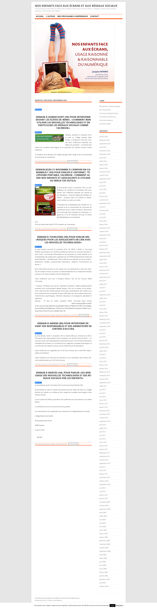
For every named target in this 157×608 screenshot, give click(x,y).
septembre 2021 (104, 203)
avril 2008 (102, 565)
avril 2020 (102, 217)
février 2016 (103, 312)
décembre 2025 (104, 140)
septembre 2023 (104, 179)
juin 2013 (102, 390)
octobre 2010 (103, 481)
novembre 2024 (104, 151)
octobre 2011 (103, 460)
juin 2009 (102, 520)
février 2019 (103, 246)
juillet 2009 (103, 516)
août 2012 (102, 425)
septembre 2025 (104, 144)
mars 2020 (102, 221)
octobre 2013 (103, 379)
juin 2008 (102, 562)
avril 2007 (102, 583)
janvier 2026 (103, 137)
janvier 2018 (103, 267)
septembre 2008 (104, 551)
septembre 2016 (104, 295)
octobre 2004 (103, 586)
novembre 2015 (104, 323)
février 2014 (103, 365)
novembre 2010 (104, 477)
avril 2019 (102, 242)
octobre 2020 (103, 210)
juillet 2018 (103, 260)
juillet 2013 (103, 386)
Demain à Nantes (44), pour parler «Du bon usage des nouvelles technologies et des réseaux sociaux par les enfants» (63, 375)
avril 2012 (102, 439)
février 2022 (103, 196)
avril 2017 (102, 291)
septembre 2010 (104, 484)
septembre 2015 (104, 326)
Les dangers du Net (54, 315)
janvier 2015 (103, 340)
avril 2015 (102, 337)
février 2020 (103, 224)
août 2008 (102, 555)
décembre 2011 (104, 453)
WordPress (44, 600)
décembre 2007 (104, 579)
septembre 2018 (104, 256)
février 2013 (103, 404)
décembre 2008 (104, 541)
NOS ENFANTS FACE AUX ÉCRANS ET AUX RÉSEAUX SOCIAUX (76, 6)
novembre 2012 (104, 414)
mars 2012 (102, 442)
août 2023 (102, 182)
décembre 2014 (104, 344)
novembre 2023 (104, 172)
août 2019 (102, 239)
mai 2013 (102, 393)
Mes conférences (53, 162)
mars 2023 (102, 189)
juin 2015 (102, 330)
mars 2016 (102, 309)
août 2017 (102, 281)
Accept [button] (112, 605)
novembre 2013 (104, 376)
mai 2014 (102, 354)
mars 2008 (102, 569)
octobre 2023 (103, 175)
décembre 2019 (104, 228)
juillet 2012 (103, 428)
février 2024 (103, 165)
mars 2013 (102, 400)
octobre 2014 (103, 347)
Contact (94, 16)
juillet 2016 (103, 298)
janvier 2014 (103, 369)
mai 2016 (102, 305)
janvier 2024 (103, 168)
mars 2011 (102, 470)
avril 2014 (102, 358)
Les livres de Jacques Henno (108, 113)
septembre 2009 (104, 509)
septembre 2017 (104, 277)
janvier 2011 (103, 474)
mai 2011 (102, 467)
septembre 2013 (104, 383)
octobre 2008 (103, 548)
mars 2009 (102, 530)
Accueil (40, 16)
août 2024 (102, 158)
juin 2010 (102, 488)
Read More (119, 605)
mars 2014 (102, 361)
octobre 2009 (103, 506)
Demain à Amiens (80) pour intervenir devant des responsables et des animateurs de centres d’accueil (63, 326)
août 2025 (102, 147)
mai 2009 (102, 523)
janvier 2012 (103, 449)
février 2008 (103, 572)
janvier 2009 (103, 537)
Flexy (53, 600)
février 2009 (103, 534)
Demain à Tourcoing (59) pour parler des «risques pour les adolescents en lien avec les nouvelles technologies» (63, 239)
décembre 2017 (104, 270)
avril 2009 (102, 527)
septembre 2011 (104, 463)
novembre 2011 (104, 456)
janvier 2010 (103, 498)
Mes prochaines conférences (72, 16)
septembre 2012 (104, 421)
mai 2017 (102, 288)
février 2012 (103, 446)
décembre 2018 (104, 253)
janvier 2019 (103, 249)
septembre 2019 (104, 235)
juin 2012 (102, 432)
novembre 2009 (104, 502)
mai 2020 (102, 214)
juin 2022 (102, 193)
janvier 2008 (103, 576)
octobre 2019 (103, 231)
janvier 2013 (103, 407)
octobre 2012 (103, 418)
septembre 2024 (104, 154)
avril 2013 (102, 397)
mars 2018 (102, 263)
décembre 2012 (104, 411)
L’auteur (50, 16)
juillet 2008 (103, 558)
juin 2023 (102, 186)
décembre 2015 (104, 319)
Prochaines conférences (107, 117)
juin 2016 (102, 302)
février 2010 (103, 495)
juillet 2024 (103, 161)
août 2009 (102, 513)
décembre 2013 (104, 372)
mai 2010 (102, 491)
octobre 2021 (103, 200)
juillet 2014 (103, 351)
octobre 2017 (103, 274)
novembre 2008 (104, 544)
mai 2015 (102, 333)
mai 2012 (102, 435)
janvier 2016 (103, 316)
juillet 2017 (103, 284)
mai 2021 (102, 207)
